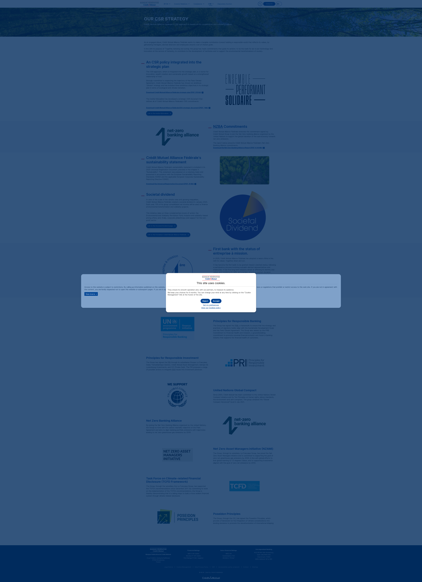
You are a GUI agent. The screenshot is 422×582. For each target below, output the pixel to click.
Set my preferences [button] (211, 305)
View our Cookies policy (211, 308)
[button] (216, 301)
